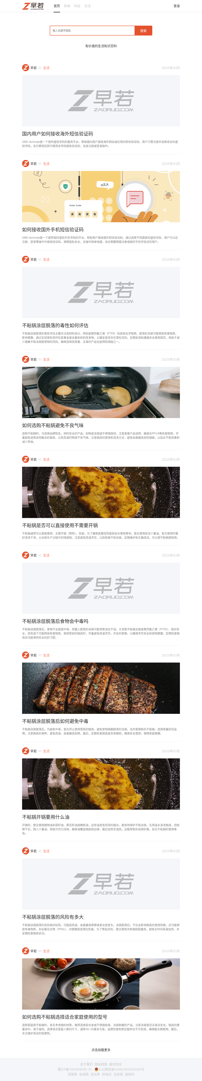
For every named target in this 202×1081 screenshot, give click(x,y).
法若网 (118, 1074)
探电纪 (106, 1074)
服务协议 (115, 1064)
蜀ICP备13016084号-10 (75, 1069)
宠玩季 (95, 1074)
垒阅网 (84, 1074)
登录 (177, 6)
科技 (77, 6)
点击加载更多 (101, 1050)
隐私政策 (101, 1064)
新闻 (67, 6)
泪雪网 (72, 1074)
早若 (33, 68)
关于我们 (86, 1064)
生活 (87, 6)
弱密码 (129, 1074)
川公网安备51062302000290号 (121, 1069)
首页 (57, 6)
